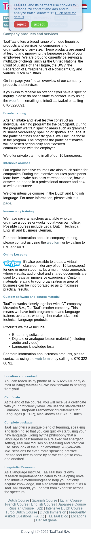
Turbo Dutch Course (21, 512)
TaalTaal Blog (57, 516)
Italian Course (71, 500)
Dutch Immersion (53, 512)
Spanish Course (44, 500)
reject (21, 24)
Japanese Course (72, 504)
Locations (78, 516)
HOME (8, 18)
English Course (43, 504)
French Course (16, 504)
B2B (39, 508)
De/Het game (46, 520)
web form (16, 101)
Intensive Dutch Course (64, 508)
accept (39, 24)
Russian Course (21, 508)
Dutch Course (18, 500)
